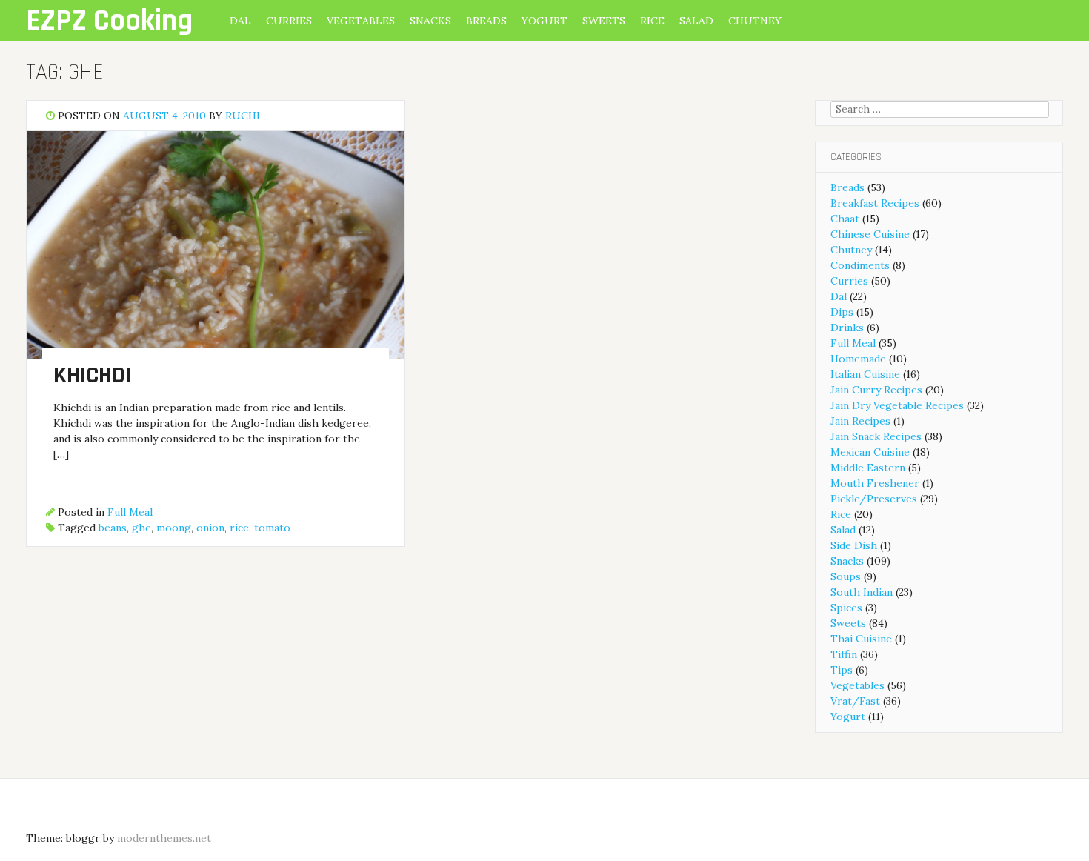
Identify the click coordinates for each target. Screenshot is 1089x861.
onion (210, 527)
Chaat (844, 218)
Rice (652, 20)
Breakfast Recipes (874, 203)
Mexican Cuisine (870, 452)
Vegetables (361, 20)
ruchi (242, 115)
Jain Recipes (860, 421)
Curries (289, 20)
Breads (486, 20)
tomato (272, 527)
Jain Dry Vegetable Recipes (897, 405)
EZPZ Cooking (109, 21)
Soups (845, 576)
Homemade (858, 358)
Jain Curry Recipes (876, 389)
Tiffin (843, 654)
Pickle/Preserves (873, 498)
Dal (240, 20)
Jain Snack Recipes (876, 436)
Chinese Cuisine (870, 234)
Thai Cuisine (861, 638)
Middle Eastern (867, 467)
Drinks (847, 327)
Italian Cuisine (865, 374)
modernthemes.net (164, 838)
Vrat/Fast (855, 701)
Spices (846, 607)
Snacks (430, 20)
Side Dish (853, 545)
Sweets (603, 20)
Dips (841, 312)
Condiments (860, 265)
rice (239, 527)
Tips (841, 669)
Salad (696, 20)
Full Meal (130, 512)
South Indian (861, 592)
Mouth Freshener (874, 483)
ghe (141, 527)
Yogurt (544, 20)
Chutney (755, 20)
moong (173, 527)
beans (113, 527)
